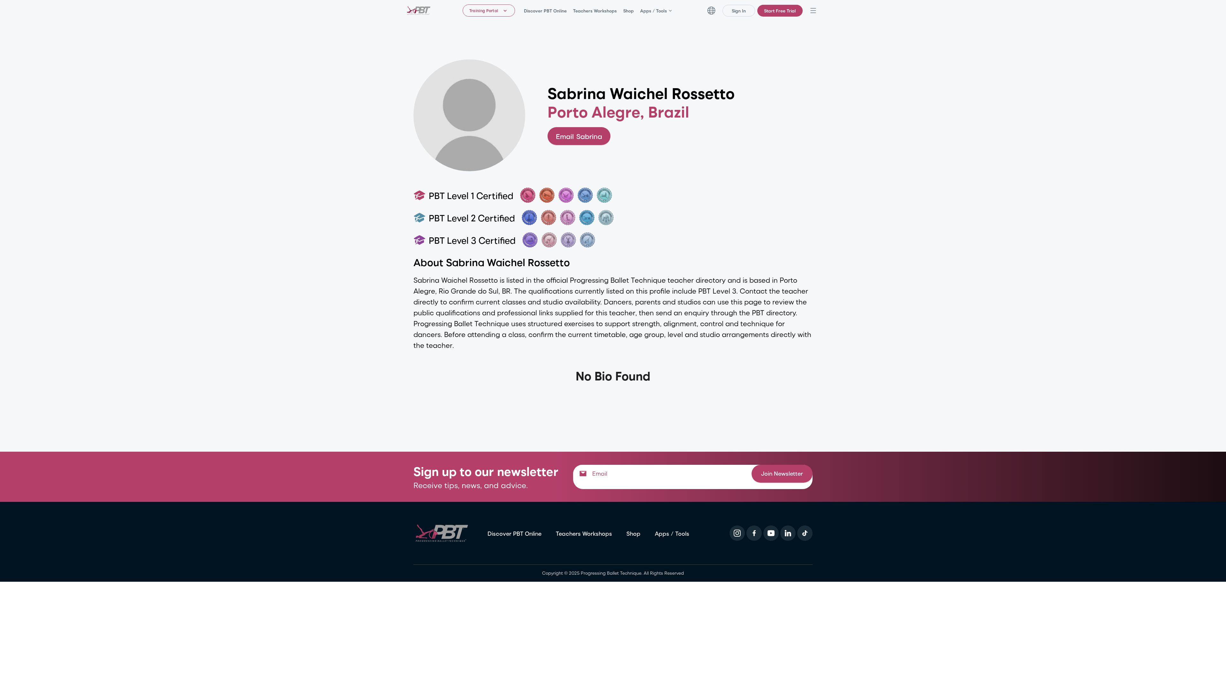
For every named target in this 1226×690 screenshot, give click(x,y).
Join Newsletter (782, 476)
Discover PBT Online (545, 11)
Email (579, 136)
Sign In (739, 11)
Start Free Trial (780, 11)
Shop (628, 11)
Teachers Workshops (595, 11)
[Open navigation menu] (813, 10)
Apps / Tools (653, 11)
